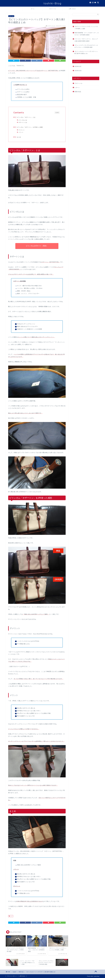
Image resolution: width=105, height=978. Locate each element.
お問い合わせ (72, 8)
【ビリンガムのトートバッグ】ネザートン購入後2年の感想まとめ (86, 52)
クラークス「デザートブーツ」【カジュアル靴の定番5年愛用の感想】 (86, 40)
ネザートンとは (22, 122)
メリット (20, 132)
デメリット (21, 130)
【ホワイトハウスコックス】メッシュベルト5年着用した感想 (86, 27)
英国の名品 (11, 16)
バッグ (11, 916)
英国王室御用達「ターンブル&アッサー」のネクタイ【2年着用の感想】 (86, 33)
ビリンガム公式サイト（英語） (37, 246)
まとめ (19, 137)
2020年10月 (78, 70)
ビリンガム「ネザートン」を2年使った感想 (30, 127)
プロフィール (52, 8)
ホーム (32, 8)
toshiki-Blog (52, 3)
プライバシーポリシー (12, 976)
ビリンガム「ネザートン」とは (26, 117)
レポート (77, 87)
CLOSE (57, 112)
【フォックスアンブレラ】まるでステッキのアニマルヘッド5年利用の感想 (86, 46)
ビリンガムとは (22, 120)
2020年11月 (77, 66)
